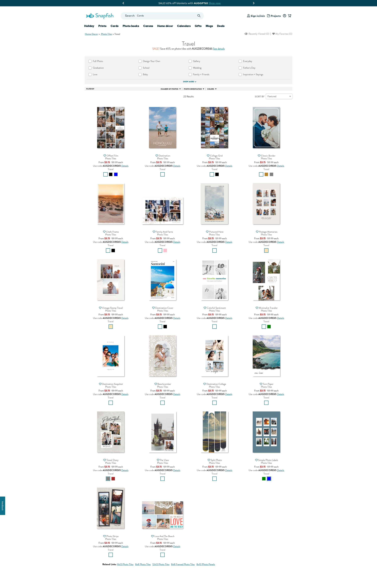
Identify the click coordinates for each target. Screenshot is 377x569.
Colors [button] (210, 89)
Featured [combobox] (271, 96)
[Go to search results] (199, 15)
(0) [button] (258, 33)
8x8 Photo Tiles (143, 564)
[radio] (105, 174)
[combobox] (162, 15)
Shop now (213, 3)
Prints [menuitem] (102, 26)
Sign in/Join (258, 15)
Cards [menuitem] (115, 26)
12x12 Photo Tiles (160, 564)
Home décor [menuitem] (165, 26)
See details (219, 49)
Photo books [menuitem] (131, 26)
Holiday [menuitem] (89, 26)
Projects (276, 15)
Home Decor (91, 34)
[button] (110, 127)
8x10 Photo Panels (205, 564)
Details (124, 166)
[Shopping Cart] (289, 16)
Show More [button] (188, 81)
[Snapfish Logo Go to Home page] (99, 15)
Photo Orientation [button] (193, 89)
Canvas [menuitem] (148, 26)
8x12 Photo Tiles (125, 564)
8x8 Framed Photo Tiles (183, 564)
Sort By (259, 96)
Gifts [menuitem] (198, 26)
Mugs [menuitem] (209, 26)
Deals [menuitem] (221, 26)
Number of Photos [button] (169, 89)
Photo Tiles (106, 34)
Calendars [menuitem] (184, 26)
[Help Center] (284, 16)
